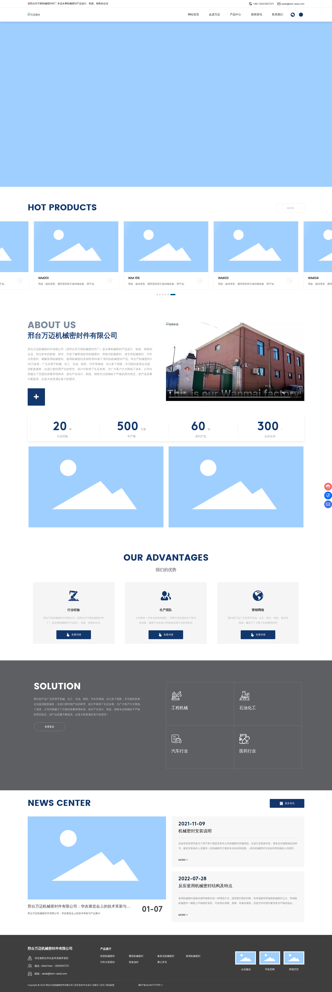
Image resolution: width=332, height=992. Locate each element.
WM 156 (134, 278)
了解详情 (176, 711)
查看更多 (49, 726)
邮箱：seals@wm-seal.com (51, 974)
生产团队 (166, 610)
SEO (102, 985)
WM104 (313, 278)
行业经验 (73, 610)
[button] (157, 294)
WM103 (223, 278)
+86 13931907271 (263, 3)
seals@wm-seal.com (292, 3)
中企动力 (87, 985)
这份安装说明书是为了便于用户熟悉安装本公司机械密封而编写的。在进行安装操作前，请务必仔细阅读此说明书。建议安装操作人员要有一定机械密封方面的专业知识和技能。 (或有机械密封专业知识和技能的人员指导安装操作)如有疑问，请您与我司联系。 (237, 848)
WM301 (43, 278)
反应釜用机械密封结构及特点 (205, 886)
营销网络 (258, 610)
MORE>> (183, 860)
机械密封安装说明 (195, 831)
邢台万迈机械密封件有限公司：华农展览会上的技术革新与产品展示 (64, 913)
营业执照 (110, 985)
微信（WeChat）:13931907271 (52, 966)
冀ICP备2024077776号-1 (150, 985)
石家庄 (95, 985)
